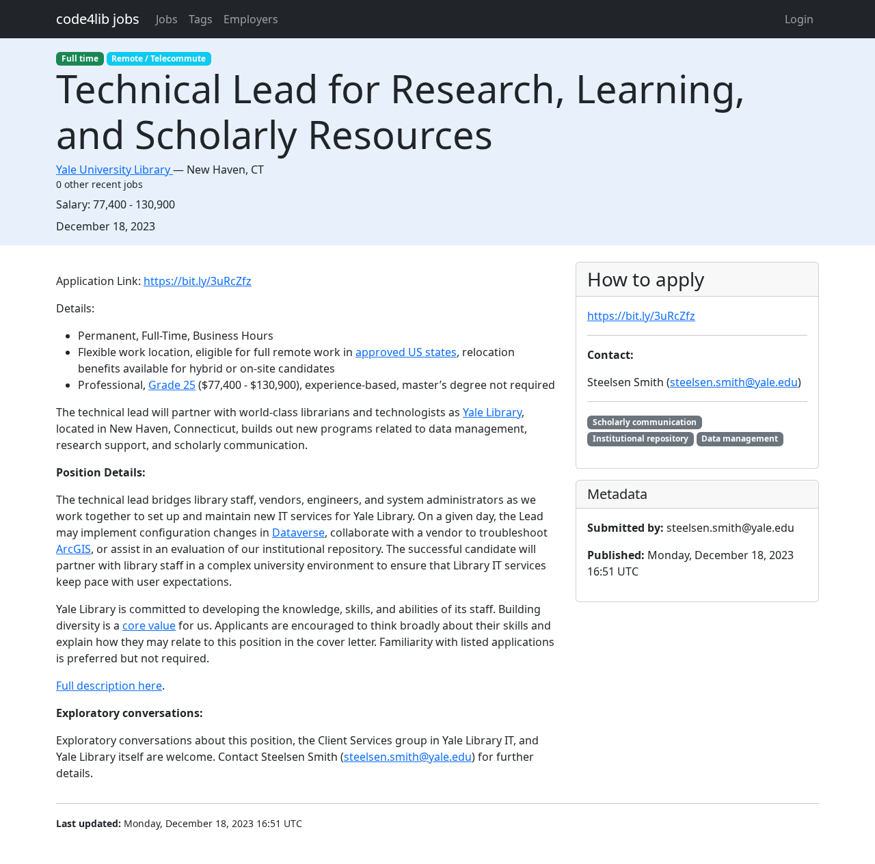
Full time (80, 58)
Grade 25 (172, 384)
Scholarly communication (645, 422)
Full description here (109, 685)
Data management (739, 438)
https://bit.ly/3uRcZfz (198, 280)
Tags (201, 19)
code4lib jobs (97, 19)
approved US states (406, 352)
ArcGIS (73, 548)
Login (799, 19)
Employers (251, 19)
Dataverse (298, 532)
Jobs (167, 19)
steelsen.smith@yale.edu (408, 756)
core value (149, 625)
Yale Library (492, 412)
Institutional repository (640, 438)
